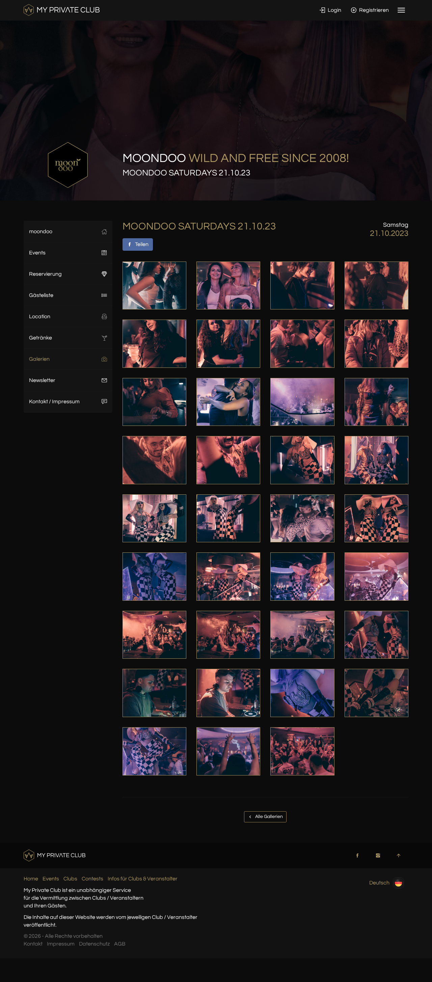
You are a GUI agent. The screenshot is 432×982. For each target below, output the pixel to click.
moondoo (40, 231)
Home (31, 878)
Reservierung (45, 274)
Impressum (61, 944)
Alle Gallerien (268, 816)
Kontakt (33, 944)
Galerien (39, 359)
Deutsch (379, 882)
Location (39, 316)
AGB (120, 944)
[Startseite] (62, 9)
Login (334, 10)
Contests (92, 878)
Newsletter (42, 380)
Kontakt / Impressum (54, 401)
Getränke (40, 337)
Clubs (70, 878)
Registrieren (373, 10)
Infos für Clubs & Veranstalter (143, 878)
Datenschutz (94, 944)
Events (37, 252)
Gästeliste (41, 295)
